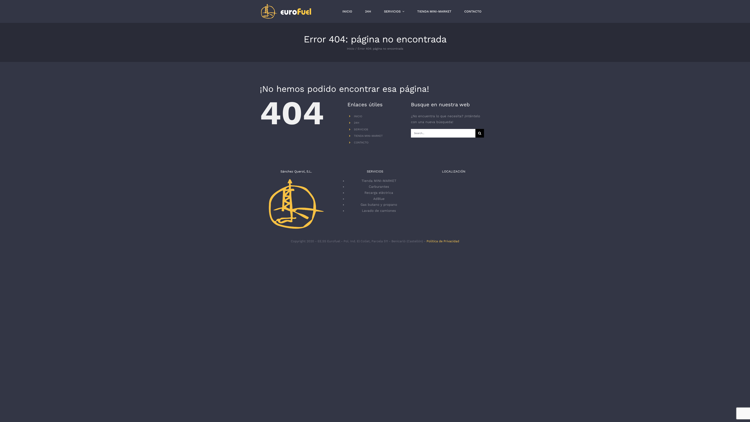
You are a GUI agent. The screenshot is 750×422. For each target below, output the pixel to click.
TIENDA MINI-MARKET (368, 135)
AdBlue (379, 199)
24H (356, 122)
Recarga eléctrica (378, 193)
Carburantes (379, 187)
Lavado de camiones (379, 211)
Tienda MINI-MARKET (379, 181)
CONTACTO (361, 142)
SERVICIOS (361, 129)
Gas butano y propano (379, 205)
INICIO (358, 116)
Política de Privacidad (443, 241)
